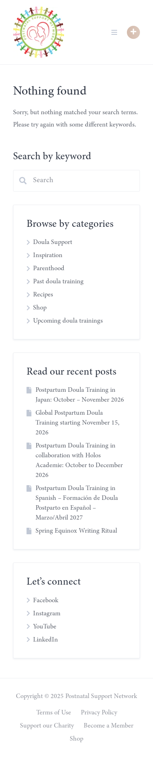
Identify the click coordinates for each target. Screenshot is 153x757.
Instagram (46, 613)
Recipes (43, 295)
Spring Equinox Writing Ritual (76, 531)
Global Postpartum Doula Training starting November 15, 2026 (77, 423)
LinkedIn (45, 640)
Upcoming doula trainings (68, 321)
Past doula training (58, 281)
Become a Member (108, 726)
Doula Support (52, 242)
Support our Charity (47, 726)
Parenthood (48, 268)
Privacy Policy (99, 713)
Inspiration (47, 255)
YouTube (44, 627)
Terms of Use (53, 713)
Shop (40, 308)
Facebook (45, 600)
